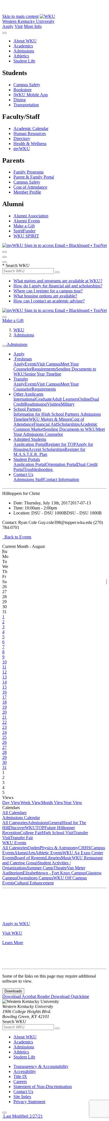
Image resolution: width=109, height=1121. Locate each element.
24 (4, 732)
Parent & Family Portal (33, 177)
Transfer (20, 379)
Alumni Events (26, 220)
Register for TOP (61, 444)
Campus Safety (26, 84)
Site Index (22, 1096)
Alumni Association (30, 215)
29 (4, 757)
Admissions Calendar (21, 817)
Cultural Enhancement (34, 883)
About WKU (25, 41)
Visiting (54, 404)
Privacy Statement (29, 1101)
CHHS (84, 847)
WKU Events (14, 842)
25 (4, 737)
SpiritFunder (24, 230)
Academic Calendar (30, 128)
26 (4, 742)
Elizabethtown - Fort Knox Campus (54, 872)
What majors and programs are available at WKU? (57, 280)
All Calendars (14, 812)
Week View (30, 802)
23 (4, 727)
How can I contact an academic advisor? (49, 301)
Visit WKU (12, 933)
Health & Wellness (29, 143)
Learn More (12, 942)
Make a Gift (24, 225)
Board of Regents (29, 857)
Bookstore (22, 89)
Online (84, 399)
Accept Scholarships (47, 449)
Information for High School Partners (46, 414)
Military (68, 404)
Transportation (26, 104)
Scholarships (68, 424)
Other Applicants (28, 394)
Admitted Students (29, 439)
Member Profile (27, 192)
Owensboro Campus (35, 877)
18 (4, 702)
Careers (20, 1081)
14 (4, 682)
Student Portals (26, 459)
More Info (33, 26)
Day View (11, 802)
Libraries (53, 857)
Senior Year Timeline (42, 374)
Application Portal (29, 444)
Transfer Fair (21, 837)
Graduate (43, 399)
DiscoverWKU (22, 827)
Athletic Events (48, 852)
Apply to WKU (16, 923)
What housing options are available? (45, 296)
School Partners (27, 409)
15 (4, 687)
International (24, 399)
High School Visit (58, 832)
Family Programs (28, 172)
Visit (19, 26)
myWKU (21, 148)
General (55, 822)
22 (4, 722)
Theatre (60, 867)
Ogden (34, 847)
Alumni (21, 852)
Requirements (44, 369)
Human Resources (29, 133)
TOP (40, 827)
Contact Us (23, 474)
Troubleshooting (39, 469)
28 (4, 752)
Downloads (13, 991)
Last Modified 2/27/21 (22, 1116)
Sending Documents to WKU (70, 429)
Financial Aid (45, 424)
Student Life (24, 61)
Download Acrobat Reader (26, 996)
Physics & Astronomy (59, 847)
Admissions (23, 51)
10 (4, 662)
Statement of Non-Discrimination (42, 1086)
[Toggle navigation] (4, 346)
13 (4, 677)
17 (4, 697)
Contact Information (61, 479)
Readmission (35, 404)
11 (4, 667)
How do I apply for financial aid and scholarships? (57, 285)
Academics (23, 46)
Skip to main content (20, 16)
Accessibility (24, 1071)
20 (4, 712)
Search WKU (16, 265)
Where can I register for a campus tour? (48, 290)
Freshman (22, 359)
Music (66, 857)
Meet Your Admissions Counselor (59, 432)
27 (4, 747)
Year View (72, 802)
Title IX (20, 1076)
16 (4, 692)
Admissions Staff (28, 479)
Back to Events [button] (16, 537)
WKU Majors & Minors (50, 419)
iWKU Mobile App (30, 94)
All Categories (15, 822)
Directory (21, 138)
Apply (7, 26)
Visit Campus (48, 364)
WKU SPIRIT (26, 236)
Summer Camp (40, 867)
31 (4, 767)
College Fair (31, 832)
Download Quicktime (70, 996)
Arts (31, 852)
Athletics (21, 56)
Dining (19, 99)
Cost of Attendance (30, 187)
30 (4, 762)
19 (4, 707)
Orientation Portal (61, 464)
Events (31, 364)
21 (4, 717)
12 (4, 672)
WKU (18, 330)
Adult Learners (65, 399)
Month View (52, 802)
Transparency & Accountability (40, 1066)
